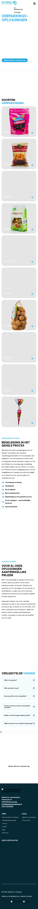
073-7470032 (7, 806)
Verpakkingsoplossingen (9, 820)
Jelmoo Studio (26, 896)
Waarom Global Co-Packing (10, 817)
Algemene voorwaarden (29, 817)
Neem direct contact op (14, 60)
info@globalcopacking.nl (12, 804)
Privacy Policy (26, 820)
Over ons (4, 823)
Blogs (3, 830)
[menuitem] (18, 8)
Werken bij (5, 833)
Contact (4, 826)
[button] (19, 680)
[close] (34, 3)
